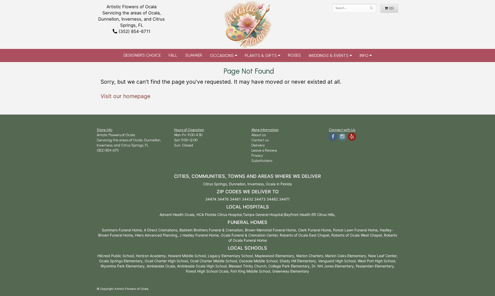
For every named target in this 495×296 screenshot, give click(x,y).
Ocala (271, 184)
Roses (294, 55)
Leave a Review (264, 150)
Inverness (256, 184)
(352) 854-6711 (133, 31)
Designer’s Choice (142, 55)
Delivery (258, 145)
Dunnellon (237, 184)
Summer (193, 55)
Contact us (260, 140)
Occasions (222, 55)
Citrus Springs (215, 184)
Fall (173, 55)
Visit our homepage (125, 96)
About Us (258, 135)
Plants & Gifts (261, 55)
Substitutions (261, 161)
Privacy (257, 155)
